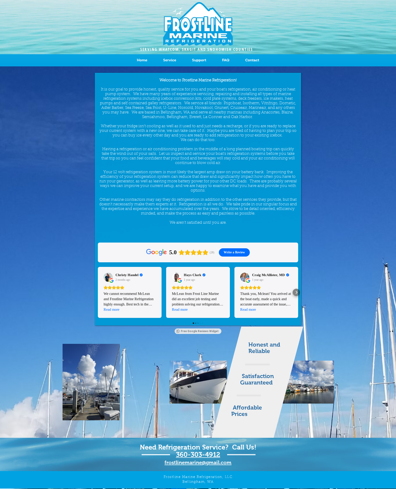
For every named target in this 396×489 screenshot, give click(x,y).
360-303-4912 (198, 454)
